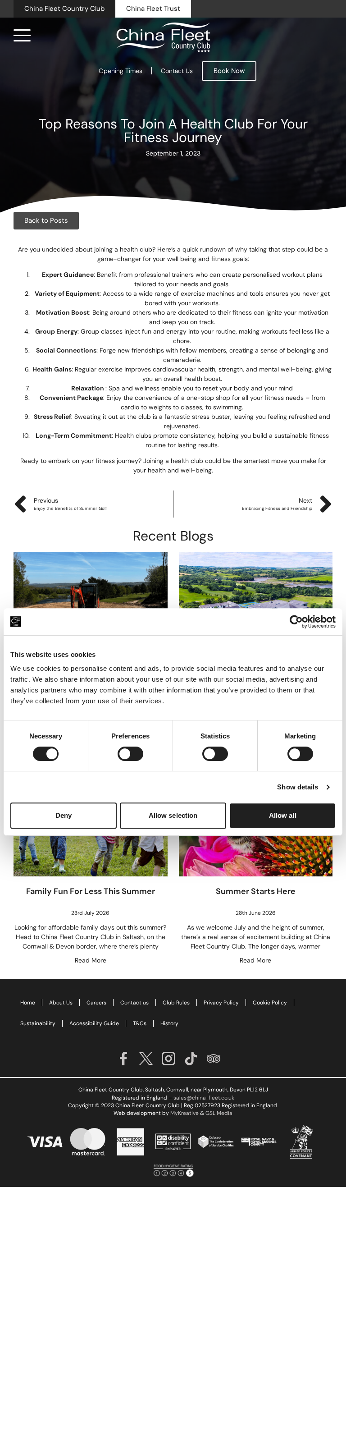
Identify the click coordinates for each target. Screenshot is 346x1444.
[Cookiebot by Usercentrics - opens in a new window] (296, 621)
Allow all (282, 815)
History (169, 1023)
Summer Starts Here (256, 891)
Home (27, 1002)
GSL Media (218, 1113)
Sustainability (37, 1023)
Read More (90, 960)
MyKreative (184, 1113)
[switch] (130, 754)
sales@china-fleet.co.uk (203, 1097)
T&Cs (139, 1023)
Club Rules (176, 1002)
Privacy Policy (221, 1002)
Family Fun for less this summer (90, 891)
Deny (63, 815)
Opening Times (120, 71)
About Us (61, 1002)
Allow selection (173, 815)
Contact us (134, 1002)
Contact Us (177, 71)
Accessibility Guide (94, 1023)
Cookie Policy (270, 1002)
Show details (297, 787)
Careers (96, 1002)
